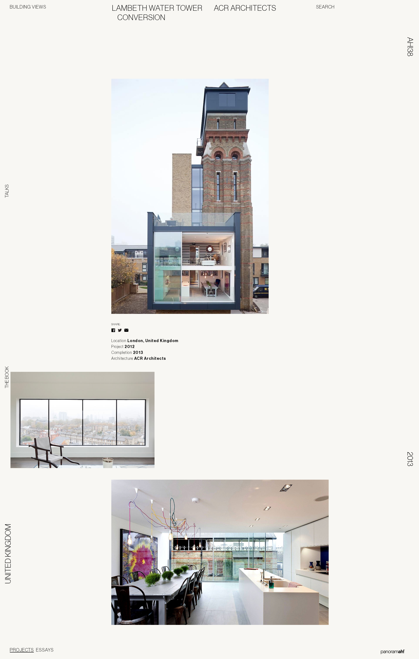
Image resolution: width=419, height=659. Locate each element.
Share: (115, 324)
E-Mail (126, 330)
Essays (45, 649)
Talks (6, 191)
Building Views (28, 6)
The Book (6, 377)
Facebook (113, 330)
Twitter (120, 330)
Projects (22, 649)
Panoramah (393, 652)
